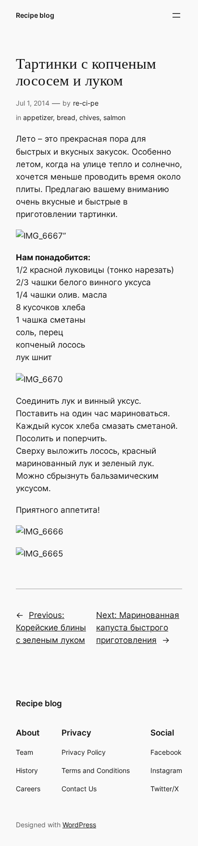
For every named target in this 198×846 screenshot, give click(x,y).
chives (89, 117)
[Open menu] (176, 15)
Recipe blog (35, 15)
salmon (114, 117)
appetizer (38, 117)
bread (66, 117)
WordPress (79, 825)
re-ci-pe (86, 103)
